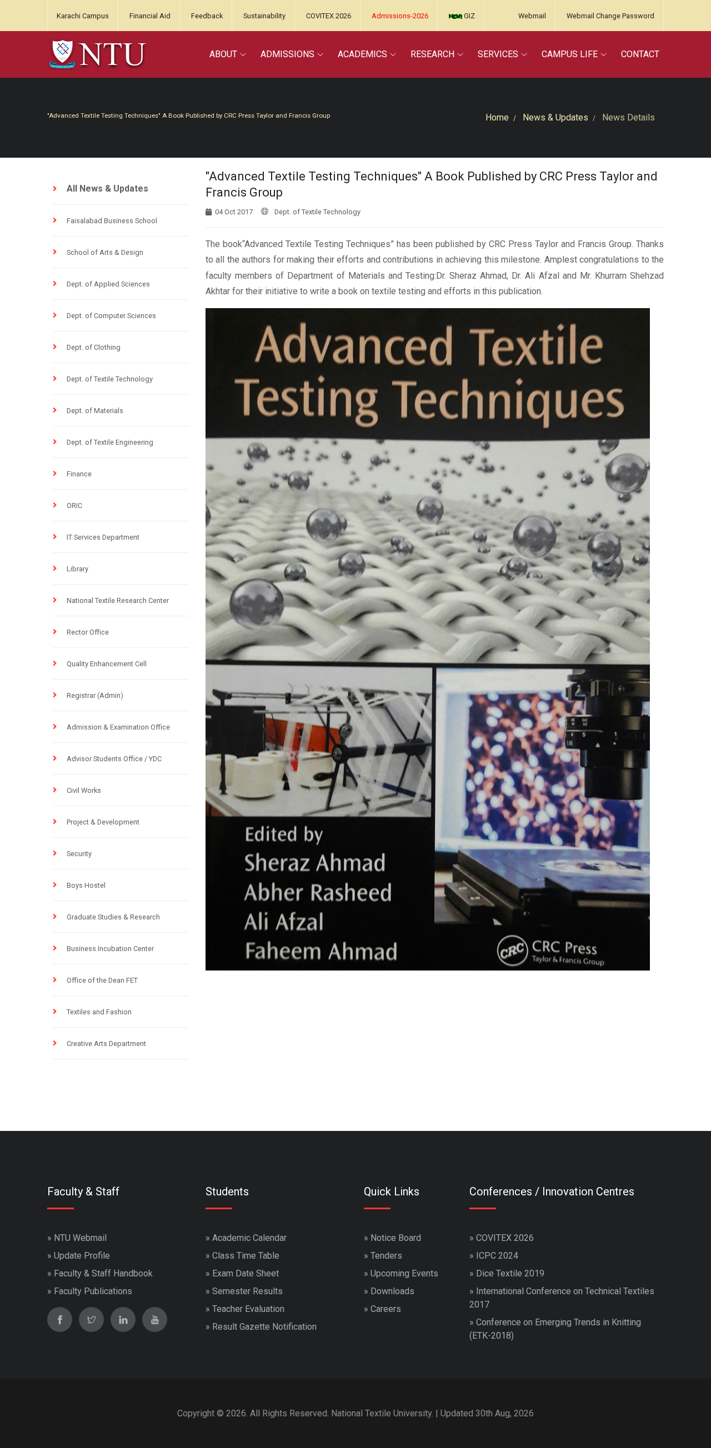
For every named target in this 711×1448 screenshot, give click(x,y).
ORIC (74, 505)
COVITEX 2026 (328, 16)
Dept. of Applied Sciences (108, 284)
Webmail (532, 16)
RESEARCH (432, 54)
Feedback (207, 16)
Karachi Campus (83, 16)
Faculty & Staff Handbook (103, 1273)
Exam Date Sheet (245, 1273)
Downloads (392, 1291)
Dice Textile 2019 (510, 1273)
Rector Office (88, 632)
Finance (79, 474)
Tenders (386, 1255)
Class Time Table (245, 1255)
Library (77, 569)
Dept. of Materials (95, 410)
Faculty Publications (93, 1291)
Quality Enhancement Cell (107, 664)
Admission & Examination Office (118, 727)
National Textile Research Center (118, 600)
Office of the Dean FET (102, 980)
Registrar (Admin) (95, 695)
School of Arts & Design (105, 252)
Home (497, 117)
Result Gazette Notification (264, 1326)
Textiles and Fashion (99, 1012)
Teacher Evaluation (248, 1309)
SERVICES (498, 54)
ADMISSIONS (287, 54)
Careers (385, 1309)
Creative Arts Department (106, 1043)
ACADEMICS (362, 54)
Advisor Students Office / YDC (114, 759)
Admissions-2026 (400, 16)
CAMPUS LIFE (570, 54)
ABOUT (223, 54)
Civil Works (84, 790)
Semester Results (247, 1291)
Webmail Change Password (610, 16)
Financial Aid (150, 16)
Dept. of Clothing (94, 347)
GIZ (468, 16)
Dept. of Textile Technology (110, 379)
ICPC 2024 (497, 1255)
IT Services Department (103, 537)
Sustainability (264, 16)
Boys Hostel (86, 885)
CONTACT (640, 54)
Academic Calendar (249, 1238)
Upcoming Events (404, 1273)
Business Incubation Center (110, 948)
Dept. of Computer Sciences (111, 315)
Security (79, 853)
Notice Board (395, 1238)
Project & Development (103, 822)
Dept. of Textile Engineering (110, 442)
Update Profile (82, 1255)
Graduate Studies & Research (113, 917)
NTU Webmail (80, 1238)
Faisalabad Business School (112, 221)
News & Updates (555, 117)
